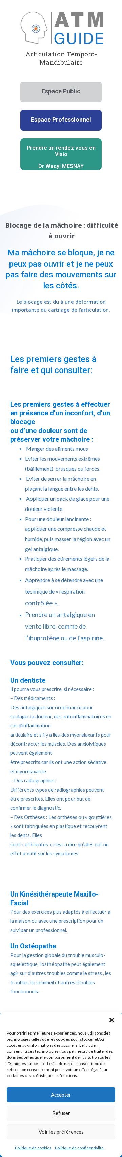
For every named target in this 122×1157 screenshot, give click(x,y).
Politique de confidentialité (79, 1147)
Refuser (61, 1113)
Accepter (61, 1095)
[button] (111, 1020)
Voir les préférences (61, 1132)
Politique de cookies (33, 1147)
